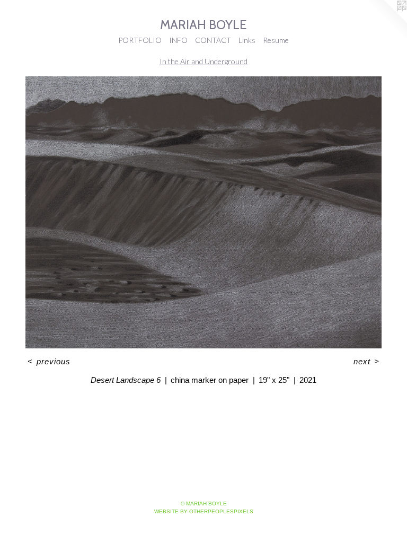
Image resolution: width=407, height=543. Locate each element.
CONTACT (213, 40)
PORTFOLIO (140, 40)
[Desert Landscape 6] (203, 212)
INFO (178, 40)
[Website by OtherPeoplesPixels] (386, 21)
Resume (276, 40)
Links (246, 40)
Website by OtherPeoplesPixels (203, 511)
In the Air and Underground (203, 61)
